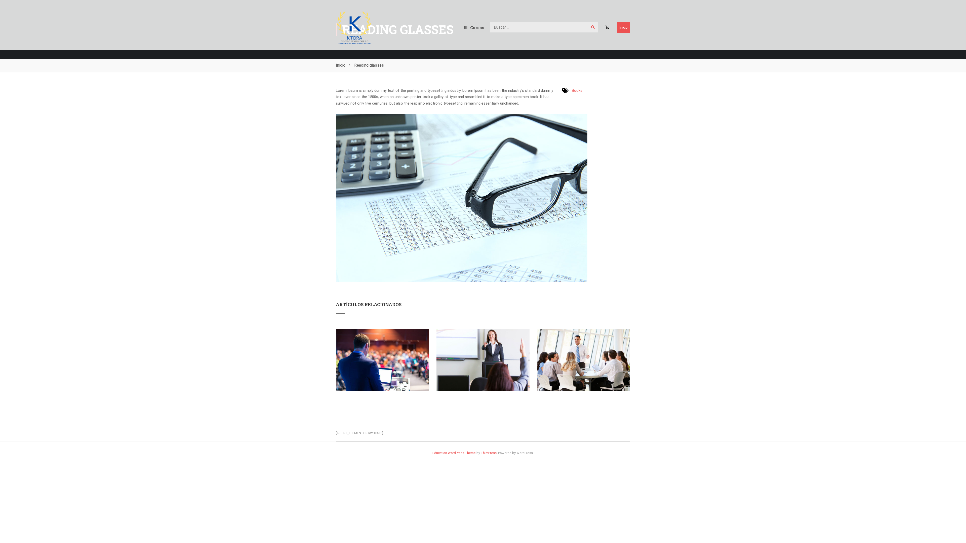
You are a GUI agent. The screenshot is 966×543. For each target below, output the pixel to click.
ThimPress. (489, 453)
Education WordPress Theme (454, 453)
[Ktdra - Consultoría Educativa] (354, 27)
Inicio (624, 27)
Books (577, 90)
